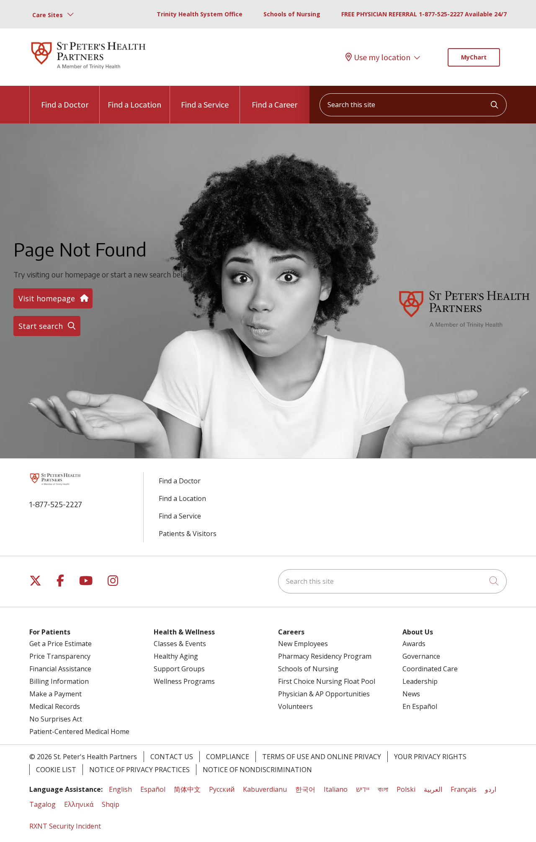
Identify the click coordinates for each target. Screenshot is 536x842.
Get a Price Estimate (60, 643)
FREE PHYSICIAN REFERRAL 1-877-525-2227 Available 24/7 (424, 14)
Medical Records (54, 706)
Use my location (382, 57)
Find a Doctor (64, 104)
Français (464, 789)
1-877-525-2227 (55, 504)
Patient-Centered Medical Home (79, 731)
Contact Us (171, 756)
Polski (406, 789)
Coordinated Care (430, 668)
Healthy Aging (176, 656)
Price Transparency (59, 656)
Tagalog (42, 804)
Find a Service (205, 104)
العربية (433, 789)
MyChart (474, 57)
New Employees (303, 643)
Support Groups (179, 668)
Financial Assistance (60, 668)
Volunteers (295, 706)
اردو (490, 789)
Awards (413, 643)
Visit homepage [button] (46, 298)
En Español (419, 706)
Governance (421, 656)
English (120, 789)
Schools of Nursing (291, 14)
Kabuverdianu (265, 789)
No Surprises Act (55, 719)
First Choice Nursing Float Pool (326, 681)
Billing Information (59, 681)
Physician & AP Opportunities (324, 693)
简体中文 (187, 789)
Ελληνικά (78, 804)
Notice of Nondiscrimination (257, 769)
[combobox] (413, 104)
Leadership (420, 681)
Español (152, 789)
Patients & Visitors (187, 533)
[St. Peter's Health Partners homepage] (88, 69)
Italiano (336, 789)
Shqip (110, 804)
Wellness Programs (184, 681)
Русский (221, 789)
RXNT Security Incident (65, 826)
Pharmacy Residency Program (324, 656)
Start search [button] (40, 326)
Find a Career (274, 104)
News (411, 693)
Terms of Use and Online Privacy (321, 756)
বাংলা (383, 789)
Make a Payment (55, 693)
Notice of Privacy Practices (139, 769)
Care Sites (47, 15)
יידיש (362, 789)
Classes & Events (180, 643)
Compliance (227, 756)
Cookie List (56, 769)
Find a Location (134, 104)
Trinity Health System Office (199, 14)
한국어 (305, 789)
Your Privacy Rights (430, 756)
